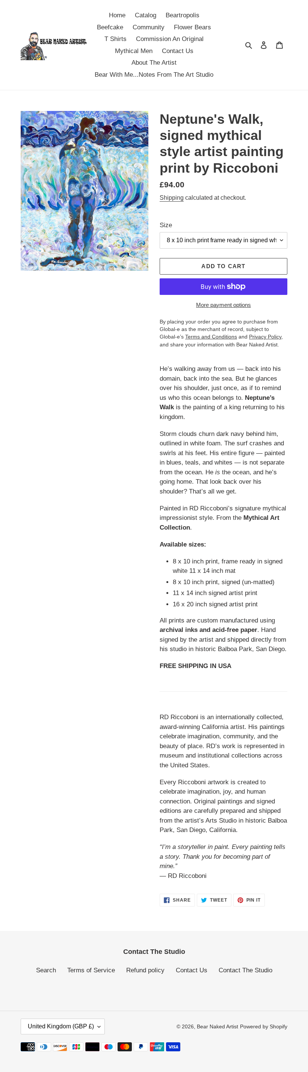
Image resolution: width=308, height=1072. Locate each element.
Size (166, 225)
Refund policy (145, 970)
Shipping (172, 197)
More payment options (223, 305)
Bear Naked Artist (217, 1026)
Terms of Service (91, 970)
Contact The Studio (245, 970)
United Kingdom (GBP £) (61, 1026)
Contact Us (191, 970)
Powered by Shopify (263, 1026)
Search (46, 970)
